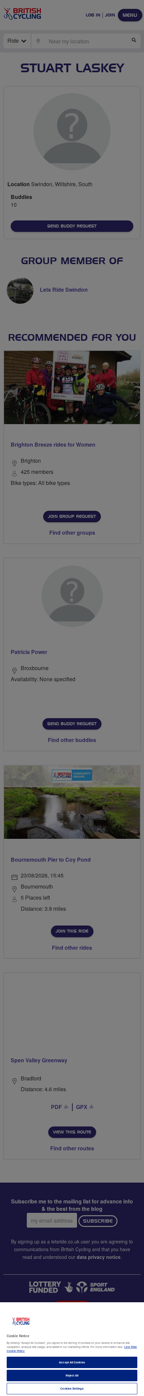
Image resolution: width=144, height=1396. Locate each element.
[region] (72, 1349)
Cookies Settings (71, 1388)
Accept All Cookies (72, 1362)
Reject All (72, 1375)
